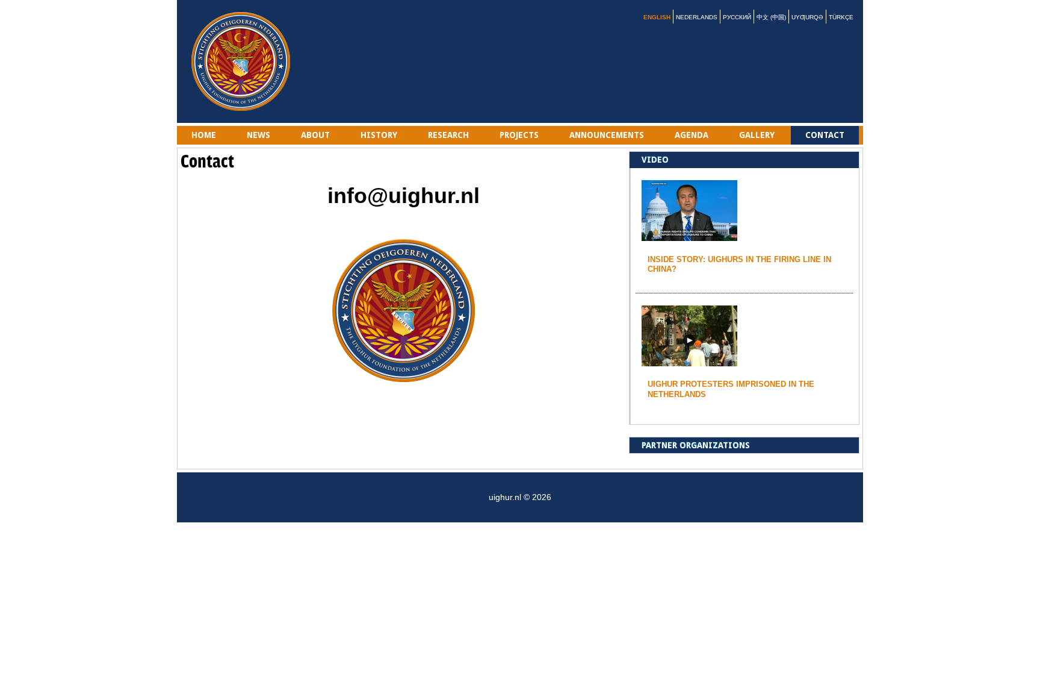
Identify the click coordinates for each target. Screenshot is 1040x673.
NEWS (258, 135)
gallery (757, 135)
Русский (737, 17)
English (656, 17)
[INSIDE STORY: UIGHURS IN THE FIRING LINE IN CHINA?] (689, 235)
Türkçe (841, 17)
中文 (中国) (771, 17)
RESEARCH (448, 135)
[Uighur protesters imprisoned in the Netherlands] (689, 361)
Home (203, 135)
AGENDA (691, 135)
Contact (824, 135)
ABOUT (315, 135)
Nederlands (696, 17)
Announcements (606, 135)
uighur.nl (243, 61)
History (379, 135)
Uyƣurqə (807, 17)
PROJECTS (519, 135)
